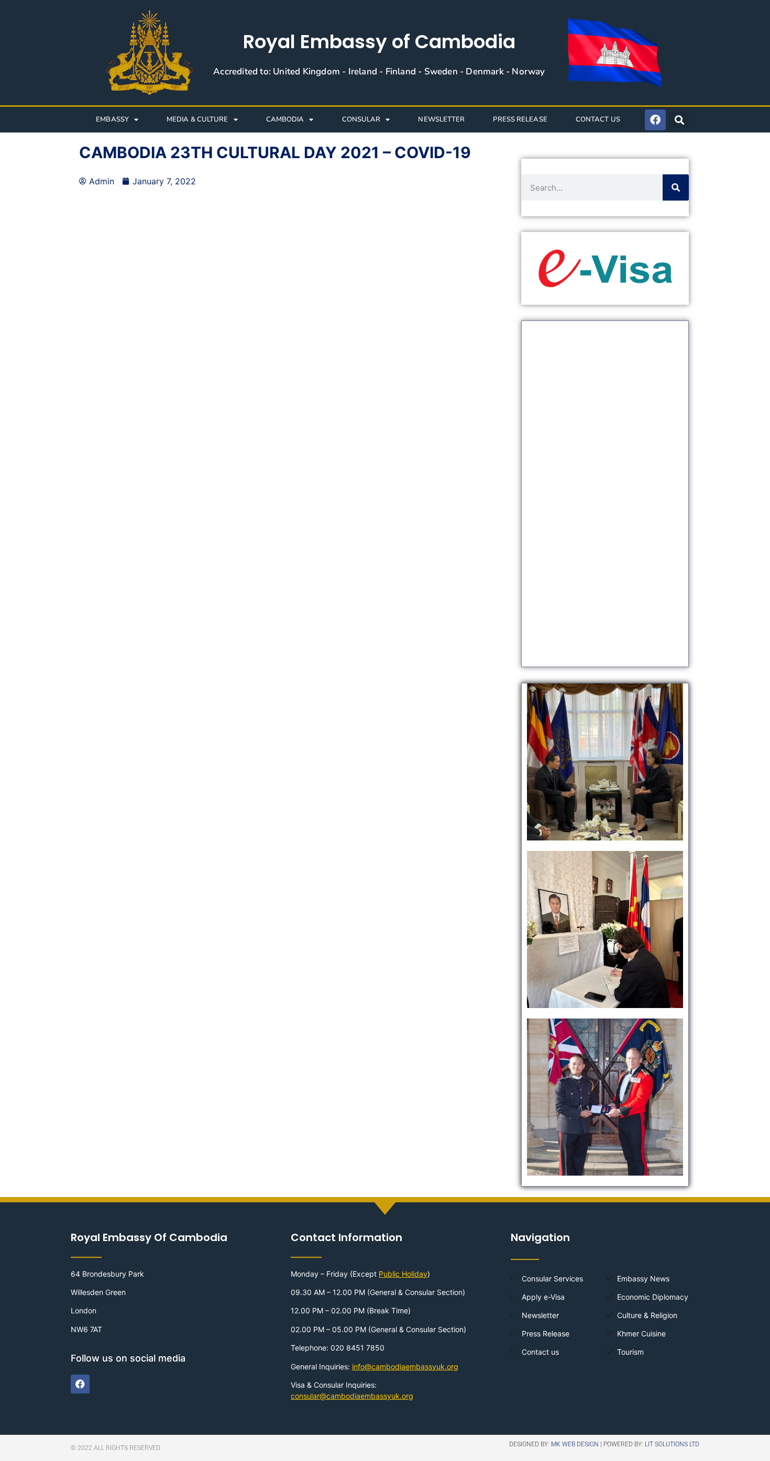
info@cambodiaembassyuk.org (405, 1366)
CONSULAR (361, 119)
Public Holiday (403, 1273)
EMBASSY (112, 119)
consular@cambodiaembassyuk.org (352, 1395)
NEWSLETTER (441, 119)
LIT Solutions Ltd (672, 1444)
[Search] (676, 187)
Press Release (520, 119)
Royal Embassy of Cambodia (379, 41)
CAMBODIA (285, 119)
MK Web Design (575, 1444)
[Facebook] (655, 119)
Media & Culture (197, 119)
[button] (679, 119)
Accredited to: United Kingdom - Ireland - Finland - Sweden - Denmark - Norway (379, 71)
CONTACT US (598, 119)
